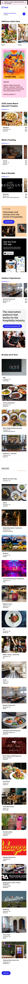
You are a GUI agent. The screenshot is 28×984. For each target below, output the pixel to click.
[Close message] (25, 3)
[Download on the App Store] (14, 253)
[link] (12, 122)
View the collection (8, 94)
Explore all (5, 109)
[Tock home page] (5, 7)
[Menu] (25, 7)
